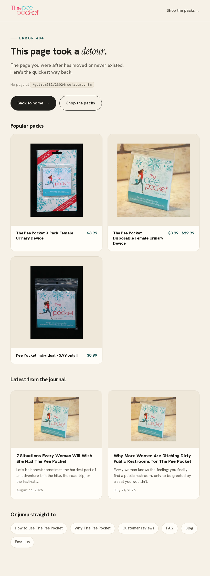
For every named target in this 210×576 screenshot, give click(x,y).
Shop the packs (80, 103)
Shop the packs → (183, 10)
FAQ (170, 528)
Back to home (33, 103)
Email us (22, 542)
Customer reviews (138, 528)
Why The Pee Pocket (93, 528)
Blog (189, 528)
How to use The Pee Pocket (39, 528)
